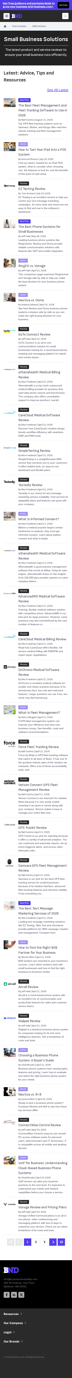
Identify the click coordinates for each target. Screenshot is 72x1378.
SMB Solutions (39, 26)
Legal (8, 1332)
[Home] (20, 16)
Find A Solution (19, 26)
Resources (11, 1314)
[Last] (61, 1242)
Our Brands (11, 1341)
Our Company (13, 1323)
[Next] (53, 1242)
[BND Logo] (18, 1270)
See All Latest (57, 90)
